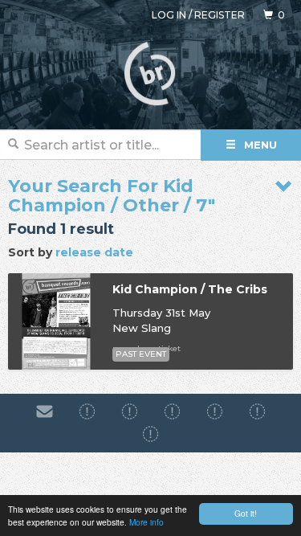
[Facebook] (87, 411)
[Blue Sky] (257, 411)
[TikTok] (172, 411)
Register (219, 15)
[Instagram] (130, 411)
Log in (169, 15)
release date (94, 252)
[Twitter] (215, 411)
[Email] (45, 411)
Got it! (245, 513)
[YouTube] (150, 434)
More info (146, 522)
